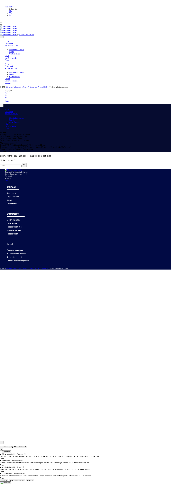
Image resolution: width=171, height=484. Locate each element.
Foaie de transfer (14, 230)
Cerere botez (12, 223)
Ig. (10, 15)
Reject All (13, 447)
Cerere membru (13, 220)
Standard (20, 454)
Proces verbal (12, 234)
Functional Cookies (9, 461)
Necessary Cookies (9, 454)
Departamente (13, 196)
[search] (24, 165)
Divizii (9, 200)
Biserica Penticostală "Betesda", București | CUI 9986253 (27, 87)
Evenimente (12, 203)
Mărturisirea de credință (16, 254)
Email (7, 180)
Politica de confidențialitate (18, 261)
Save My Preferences (17, 480)
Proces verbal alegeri (16, 227)
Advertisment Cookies (10, 474)
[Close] (1, 37)
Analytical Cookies (9, 467)
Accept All (22, 447)
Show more (6, 452)
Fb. (10, 11)
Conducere (11, 193)
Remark (20, 461)
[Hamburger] (1, 22)
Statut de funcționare (15, 250)
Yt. (10, 13)
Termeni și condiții (14, 257)
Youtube (8, 101)
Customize (4, 447)
